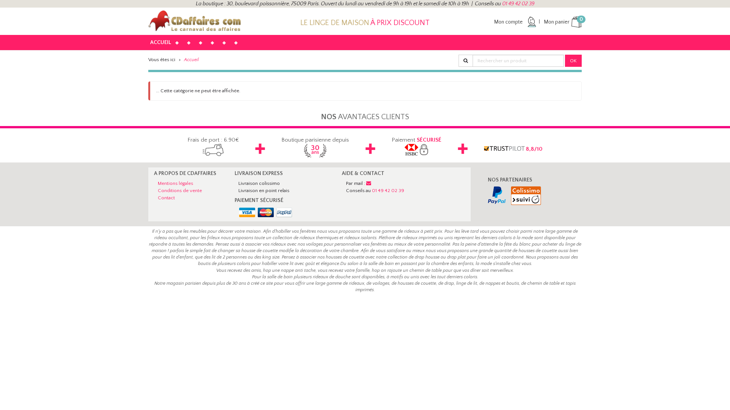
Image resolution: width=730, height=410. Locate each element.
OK (573, 60)
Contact (166, 197)
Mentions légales (175, 183)
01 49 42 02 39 (518, 4)
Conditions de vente (180, 190)
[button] (183, 39)
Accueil (160, 42)
